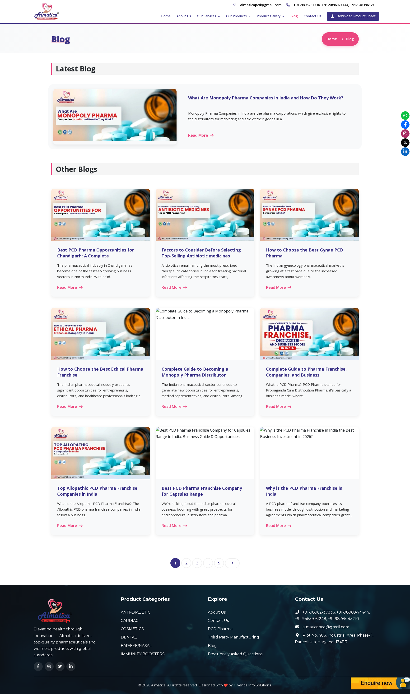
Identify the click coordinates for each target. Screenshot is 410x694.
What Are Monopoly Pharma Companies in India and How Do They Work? (265, 98)
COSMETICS (132, 629)
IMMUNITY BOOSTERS (143, 654)
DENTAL (129, 637)
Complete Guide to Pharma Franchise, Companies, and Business (306, 372)
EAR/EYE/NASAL (136, 645)
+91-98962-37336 (319, 612)
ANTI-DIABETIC (135, 612)
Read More (198, 135)
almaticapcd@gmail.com (326, 627)
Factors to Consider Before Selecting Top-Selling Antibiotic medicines (201, 253)
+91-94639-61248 (310, 618)
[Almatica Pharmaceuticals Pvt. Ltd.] (47, 11)
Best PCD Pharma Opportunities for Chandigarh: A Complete (95, 253)
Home (166, 16)
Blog (294, 16)
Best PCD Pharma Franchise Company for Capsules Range (202, 491)
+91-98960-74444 (352, 612)
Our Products (236, 16)
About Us (184, 16)
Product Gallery (268, 16)
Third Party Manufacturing (233, 637)
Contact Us (312, 16)
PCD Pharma (220, 629)
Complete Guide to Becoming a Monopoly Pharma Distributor (195, 372)
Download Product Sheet (355, 16)
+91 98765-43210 (343, 618)
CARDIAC (129, 620)
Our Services (206, 16)
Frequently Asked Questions (235, 654)
